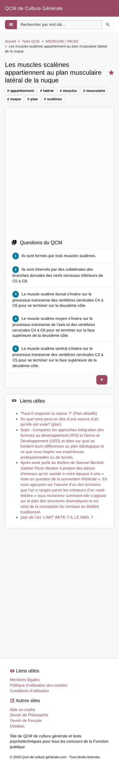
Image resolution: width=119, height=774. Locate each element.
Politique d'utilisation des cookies (38, 685)
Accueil (10, 41)
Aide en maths (22, 709)
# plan (32, 99)
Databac (17, 726)
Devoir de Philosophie (29, 715)
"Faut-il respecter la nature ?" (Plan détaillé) (58, 413)
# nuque (14, 99)
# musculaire (94, 91)
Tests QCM (31, 41)
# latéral (47, 91)
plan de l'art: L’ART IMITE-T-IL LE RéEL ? (56, 517)
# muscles (68, 91)
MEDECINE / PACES (62, 41)
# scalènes (53, 99)
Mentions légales (25, 679)
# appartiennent (20, 91)
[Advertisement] (59, 173)
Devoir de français (26, 720)
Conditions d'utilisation (29, 690)
